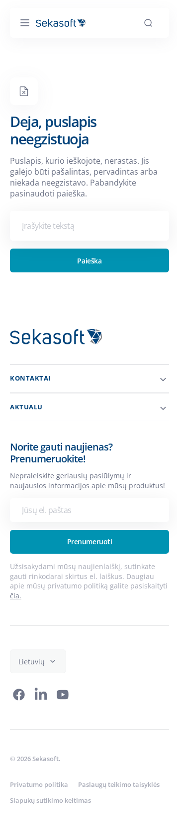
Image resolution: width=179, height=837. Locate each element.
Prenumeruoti (85, 551)
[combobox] (86, 226)
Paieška (86, 260)
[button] (25, 23)
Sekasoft (45, 768)
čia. (55, 605)
